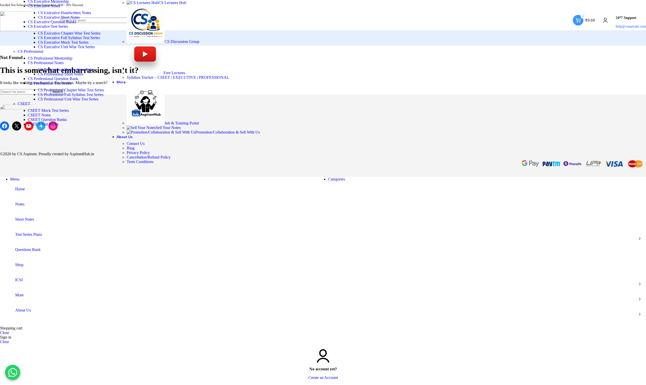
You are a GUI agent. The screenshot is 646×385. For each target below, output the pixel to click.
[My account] (605, 20)
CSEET (24, 103)
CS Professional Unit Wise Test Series (68, 99)
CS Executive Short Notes (59, 17)
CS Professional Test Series (49, 83)
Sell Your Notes (168, 127)
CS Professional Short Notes (60, 74)
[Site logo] (25, 30)
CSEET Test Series (43, 124)
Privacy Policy (138, 152)
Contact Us (136, 143)
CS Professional (30, 51)
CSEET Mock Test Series (48, 110)
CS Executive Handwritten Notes (64, 13)
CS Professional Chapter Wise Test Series (71, 90)
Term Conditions (140, 162)
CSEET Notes (39, 115)
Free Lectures (174, 73)
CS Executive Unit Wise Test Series (66, 47)
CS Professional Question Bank (53, 78)
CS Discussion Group (182, 41)
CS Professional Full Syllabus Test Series (70, 94)
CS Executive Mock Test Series (63, 42)
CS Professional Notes (46, 63)
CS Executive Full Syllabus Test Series (69, 38)
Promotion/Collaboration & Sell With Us (227, 132)
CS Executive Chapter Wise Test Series (69, 33)
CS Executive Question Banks (52, 22)
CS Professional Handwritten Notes (66, 69)
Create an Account (323, 377)
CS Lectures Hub (172, 3)
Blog (130, 148)
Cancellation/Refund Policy (149, 157)
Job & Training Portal (182, 123)
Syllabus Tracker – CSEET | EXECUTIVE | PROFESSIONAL (178, 77)
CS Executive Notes (44, 6)
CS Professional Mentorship (50, 58)
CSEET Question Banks (47, 119)
